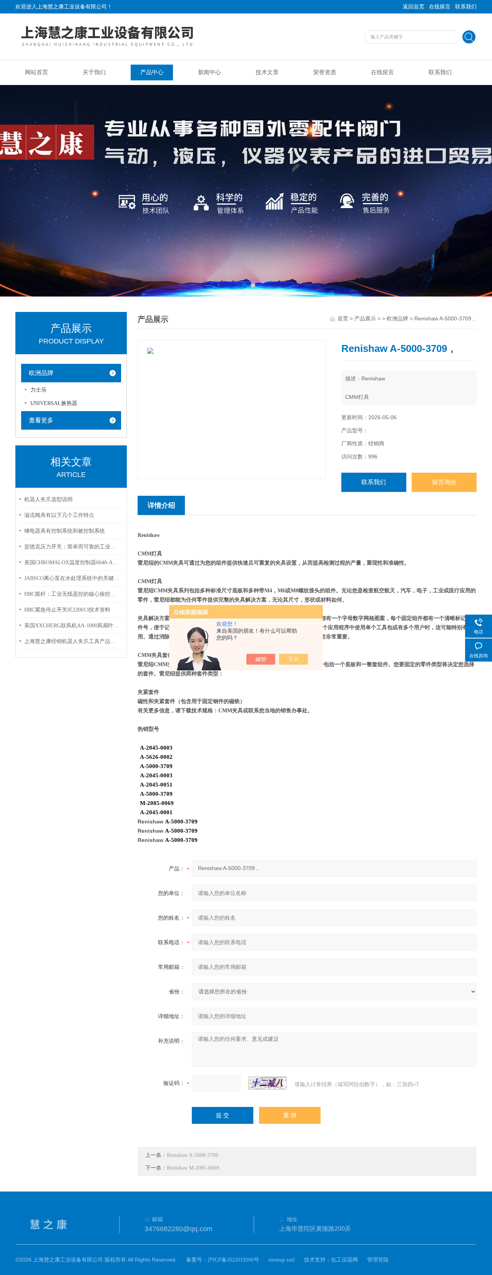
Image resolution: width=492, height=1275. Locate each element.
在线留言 (439, 7)
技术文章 (267, 72)
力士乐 (38, 390)
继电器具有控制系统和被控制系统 (64, 531)
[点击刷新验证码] (267, 1083)
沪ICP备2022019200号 (233, 1260)
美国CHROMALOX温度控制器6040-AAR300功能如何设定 (72, 562)
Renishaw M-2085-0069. (194, 1168)
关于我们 (94, 72)
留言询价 (444, 482)
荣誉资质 (324, 72)
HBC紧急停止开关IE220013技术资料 (67, 610)
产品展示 (365, 319)
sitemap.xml (281, 1260)
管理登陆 (378, 1260)
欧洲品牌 (41, 373)
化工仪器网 (344, 1260)
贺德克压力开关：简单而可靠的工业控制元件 (72, 547)
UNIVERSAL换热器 (53, 403)
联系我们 (466, 7)
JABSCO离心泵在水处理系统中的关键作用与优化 (72, 578)
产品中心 (151, 72)
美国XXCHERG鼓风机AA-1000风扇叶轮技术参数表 (72, 625)
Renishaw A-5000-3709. (193, 1155)
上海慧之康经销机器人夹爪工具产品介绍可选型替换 (72, 641)
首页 (342, 319)
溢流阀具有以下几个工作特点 (59, 515)
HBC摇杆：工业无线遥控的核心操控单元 (72, 594)
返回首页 (413, 7)
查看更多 (41, 420)
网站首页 (36, 72)
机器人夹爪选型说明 (48, 499)
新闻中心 (209, 72)
